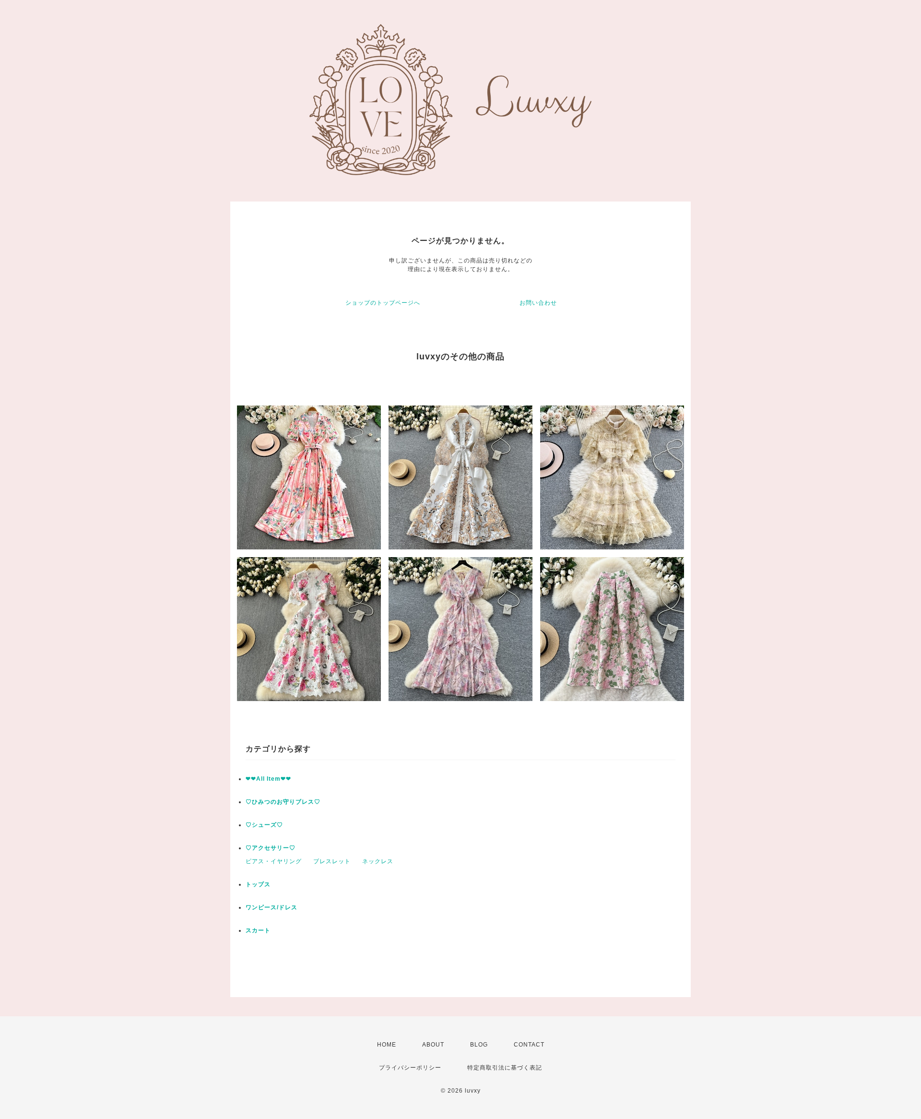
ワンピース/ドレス (271, 907)
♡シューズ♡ (264, 824)
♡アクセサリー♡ (270, 848)
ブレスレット (332, 861)
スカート (258, 930)
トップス (258, 884)
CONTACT (529, 1044)
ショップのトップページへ (382, 302)
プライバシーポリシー (410, 1067)
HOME (386, 1044)
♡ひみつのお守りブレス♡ (283, 801)
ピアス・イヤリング (274, 861)
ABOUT (433, 1044)
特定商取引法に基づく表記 (504, 1067)
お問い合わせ (538, 302)
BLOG (479, 1044)
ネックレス (377, 861)
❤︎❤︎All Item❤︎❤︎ (268, 778)
